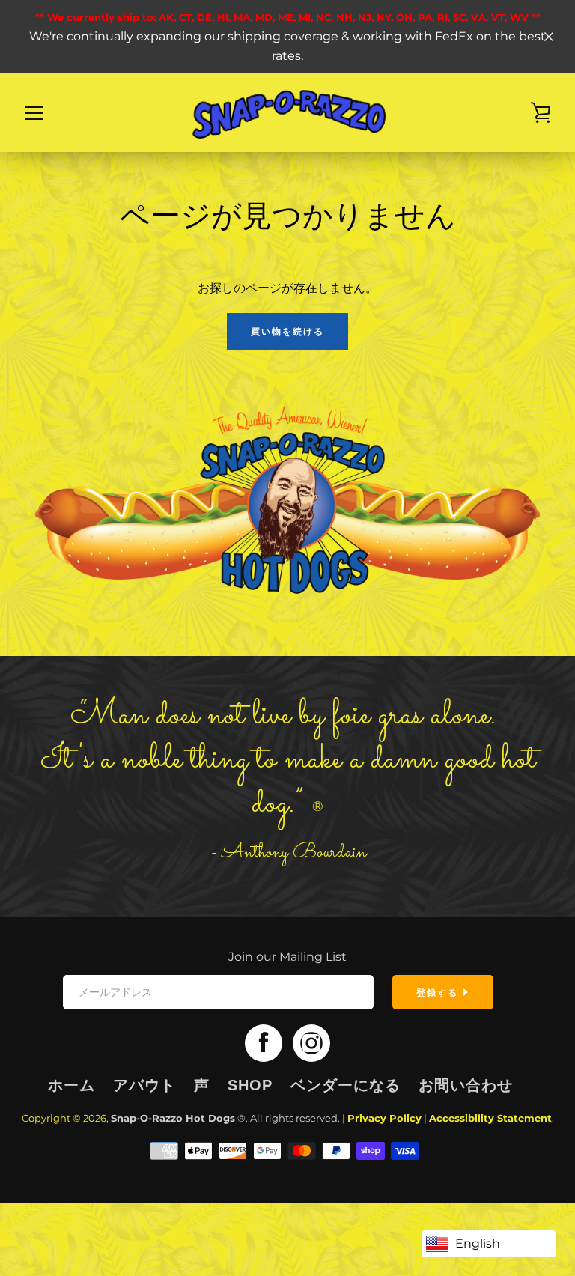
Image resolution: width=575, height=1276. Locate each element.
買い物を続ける (287, 331)
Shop (250, 1085)
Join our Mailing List (287, 957)
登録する (439, 992)
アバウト (144, 1085)
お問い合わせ (466, 1085)
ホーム (71, 1085)
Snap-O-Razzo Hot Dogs (173, 1118)
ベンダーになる (345, 1085)
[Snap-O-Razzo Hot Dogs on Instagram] (311, 1042)
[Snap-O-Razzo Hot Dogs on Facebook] (263, 1042)
